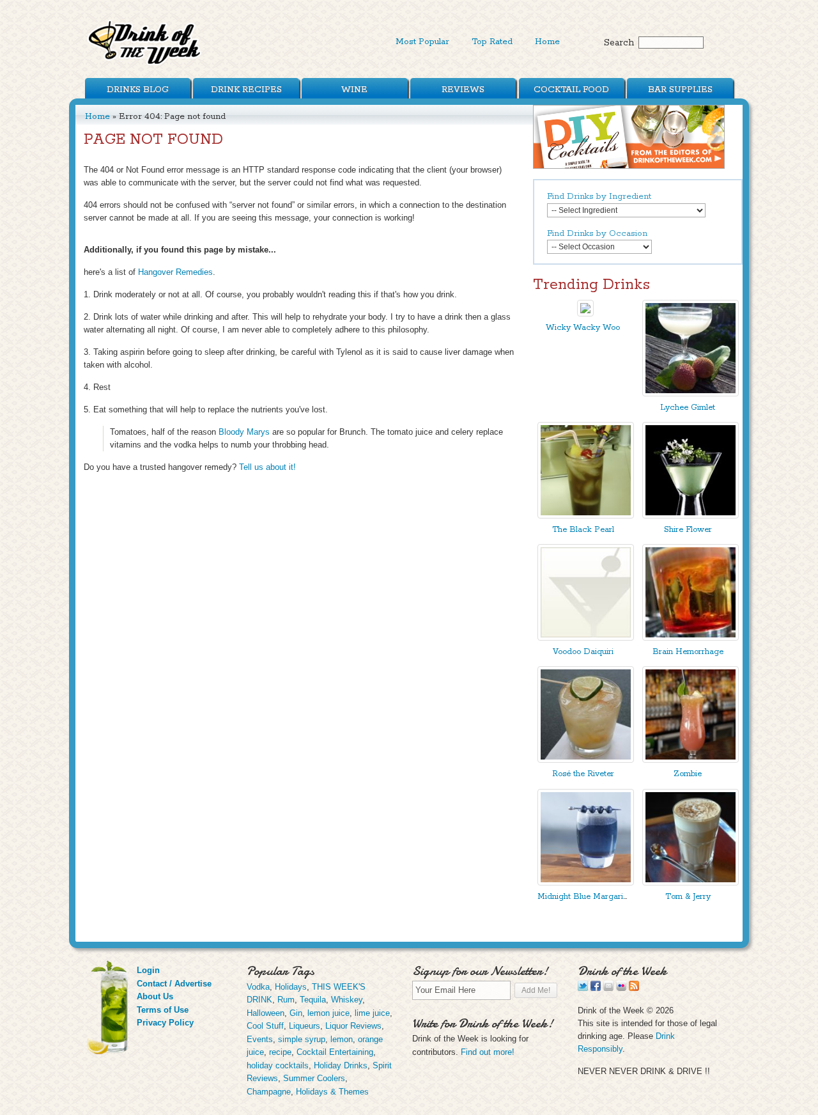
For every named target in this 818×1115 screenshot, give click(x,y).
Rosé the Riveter (583, 773)
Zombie (688, 773)
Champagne (269, 1091)
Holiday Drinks (340, 1065)
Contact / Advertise (174, 983)
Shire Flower (688, 529)
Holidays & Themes (332, 1091)
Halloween (265, 1013)
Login (148, 970)
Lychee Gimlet (687, 407)
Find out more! (487, 1052)
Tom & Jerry (688, 896)
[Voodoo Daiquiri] (585, 638)
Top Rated (492, 41)
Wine (354, 89)
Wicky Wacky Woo (583, 327)
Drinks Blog (138, 89)
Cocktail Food (571, 89)
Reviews (463, 89)
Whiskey (346, 999)
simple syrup (301, 1039)
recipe (280, 1052)
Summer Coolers (314, 1078)
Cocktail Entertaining (335, 1052)
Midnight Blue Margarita (583, 896)
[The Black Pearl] (585, 515)
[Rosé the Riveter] (585, 760)
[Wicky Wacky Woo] (585, 313)
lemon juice (328, 1013)
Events (260, 1039)
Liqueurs (304, 1026)
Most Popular (422, 41)
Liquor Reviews (353, 1026)
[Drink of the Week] (145, 64)
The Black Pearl (583, 529)
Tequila (313, 999)
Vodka (258, 987)
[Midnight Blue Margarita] (585, 882)
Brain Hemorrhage (687, 651)
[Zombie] (690, 760)
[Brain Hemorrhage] (690, 638)
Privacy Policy (165, 1022)
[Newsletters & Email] (608, 988)
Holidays (291, 987)
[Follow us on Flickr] (621, 988)
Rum (286, 999)
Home (547, 41)
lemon (341, 1039)
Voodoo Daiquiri (583, 651)
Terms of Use (163, 1010)
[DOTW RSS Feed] (634, 988)
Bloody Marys (244, 432)
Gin (295, 1013)
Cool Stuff (265, 1026)
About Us (155, 996)
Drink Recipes (246, 89)
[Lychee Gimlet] (690, 393)
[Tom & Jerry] (690, 882)
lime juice (372, 1013)
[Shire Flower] (690, 515)
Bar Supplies (680, 89)
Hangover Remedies (175, 272)
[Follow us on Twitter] (583, 988)
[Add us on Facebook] (595, 988)
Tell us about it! (267, 467)
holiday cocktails (278, 1065)
